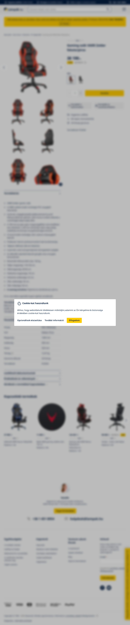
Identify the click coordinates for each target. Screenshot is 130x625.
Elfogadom (74, 320)
